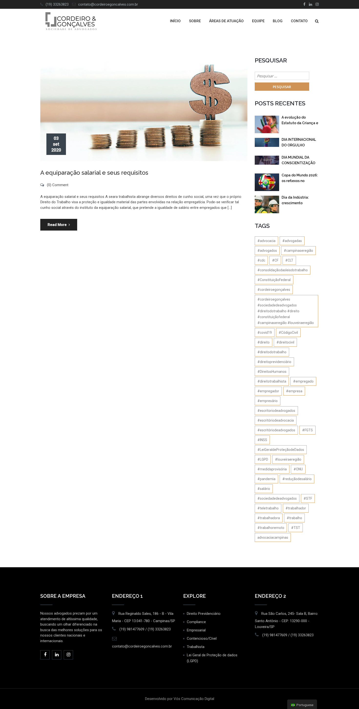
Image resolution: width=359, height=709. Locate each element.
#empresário (267, 401)
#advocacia (266, 241)
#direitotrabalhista (271, 381)
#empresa (294, 391)
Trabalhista (195, 647)
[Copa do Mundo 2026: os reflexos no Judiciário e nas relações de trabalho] (267, 182)
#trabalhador (295, 508)
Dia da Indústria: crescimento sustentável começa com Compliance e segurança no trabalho (299, 201)
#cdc (261, 260)
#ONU (298, 469)
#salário (263, 489)
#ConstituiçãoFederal (274, 280)
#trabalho (294, 518)
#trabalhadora (268, 518)
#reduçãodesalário (297, 479)
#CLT (289, 260)
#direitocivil (285, 342)
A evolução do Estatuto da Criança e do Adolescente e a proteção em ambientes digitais (300, 121)
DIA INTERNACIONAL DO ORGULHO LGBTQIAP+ (299, 143)
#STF (308, 498)
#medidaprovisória (272, 469)
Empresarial (196, 630)
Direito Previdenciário (204, 613)
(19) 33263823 (57, 4)
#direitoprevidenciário (274, 362)
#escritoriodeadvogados (276, 411)
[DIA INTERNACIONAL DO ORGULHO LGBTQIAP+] (267, 142)
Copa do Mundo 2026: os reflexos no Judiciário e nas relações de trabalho (300, 179)
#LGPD (262, 459)
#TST (295, 528)
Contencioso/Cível (202, 638)
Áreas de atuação (226, 21)
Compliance (196, 622)
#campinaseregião (298, 251)
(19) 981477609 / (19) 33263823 (145, 629)
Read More (57, 225)
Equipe (258, 21)
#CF (275, 260)
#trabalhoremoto (270, 528)
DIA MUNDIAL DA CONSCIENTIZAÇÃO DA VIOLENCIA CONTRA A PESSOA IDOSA (298, 161)
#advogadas (292, 241)
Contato (299, 21)
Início (175, 21)
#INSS (262, 440)
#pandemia (266, 479)
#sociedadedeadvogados (277, 498)
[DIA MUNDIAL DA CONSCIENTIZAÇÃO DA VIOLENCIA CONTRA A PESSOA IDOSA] (267, 160)
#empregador (268, 391)
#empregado (303, 381)
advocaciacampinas (272, 537)
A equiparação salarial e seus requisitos (94, 172)
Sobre (195, 21)
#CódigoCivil (288, 332)
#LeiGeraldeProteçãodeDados (280, 450)
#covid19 (264, 332)
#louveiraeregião (288, 459)
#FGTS (307, 430)
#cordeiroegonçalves (273, 290)
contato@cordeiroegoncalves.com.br (108, 4)
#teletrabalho (268, 508)
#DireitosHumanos (271, 372)
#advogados (267, 251)
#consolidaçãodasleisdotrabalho (282, 270)
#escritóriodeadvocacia (275, 420)
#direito (263, 342)
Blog (278, 21)
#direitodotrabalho (271, 352)
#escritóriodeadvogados (276, 430)
